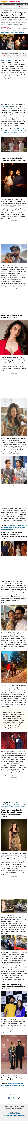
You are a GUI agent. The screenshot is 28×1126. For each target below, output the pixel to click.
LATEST (3, 4)
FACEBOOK (15, 30)
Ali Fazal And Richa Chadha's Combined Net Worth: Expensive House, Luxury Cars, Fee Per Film (12, 1085)
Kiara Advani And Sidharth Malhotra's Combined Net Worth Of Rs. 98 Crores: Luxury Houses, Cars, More (13, 130)
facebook (17, 1113)
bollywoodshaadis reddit (17, 1115)
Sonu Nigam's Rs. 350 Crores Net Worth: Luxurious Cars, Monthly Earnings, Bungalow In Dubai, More (14, 527)
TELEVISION (22, 4)
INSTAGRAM (21, 30)
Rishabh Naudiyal (5, 27)
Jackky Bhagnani (6, 106)
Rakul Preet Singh (6, 60)
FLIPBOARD (10, 30)
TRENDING (8, 4)
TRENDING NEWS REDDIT (19, 32)
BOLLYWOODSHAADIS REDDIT (7, 32)
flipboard (11, 1113)
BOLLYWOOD (15, 4)
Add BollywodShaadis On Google (10, 7)
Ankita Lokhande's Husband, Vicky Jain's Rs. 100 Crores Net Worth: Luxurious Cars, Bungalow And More (13, 804)
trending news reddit (14, 1117)
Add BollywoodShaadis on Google (14, 56)
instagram (6, 1115)
